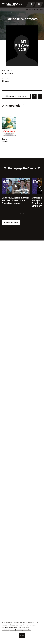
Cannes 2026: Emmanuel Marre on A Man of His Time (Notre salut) (15, 200)
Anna (4, 139)
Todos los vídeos (10, 222)
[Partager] (34, 96)
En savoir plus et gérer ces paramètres (16, 630)
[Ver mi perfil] (39, 4)
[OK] (22, 635)
